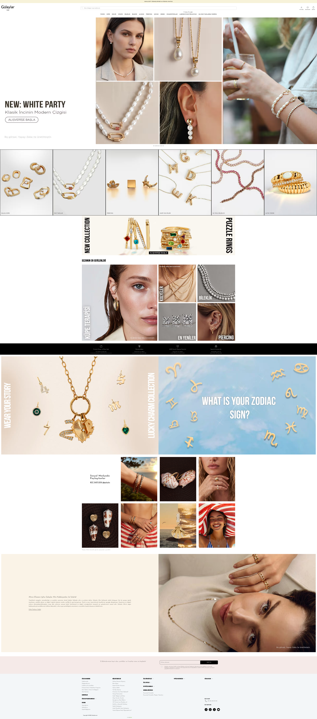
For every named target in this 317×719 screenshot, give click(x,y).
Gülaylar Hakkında (86, 679)
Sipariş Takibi (116, 687)
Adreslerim (85, 707)
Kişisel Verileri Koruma (118, 685)
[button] (153, 145)
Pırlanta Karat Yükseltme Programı (91, 687)
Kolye (114, 14)
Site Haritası (85, 691)
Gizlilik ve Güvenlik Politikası (120, 704)
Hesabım (84, 702)
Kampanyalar (85, 695)
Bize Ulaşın (115, 683)
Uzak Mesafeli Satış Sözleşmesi (121, 708)
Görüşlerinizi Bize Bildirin (119, 700)
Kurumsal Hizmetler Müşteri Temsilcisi (153, 695)
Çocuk (156, 14)
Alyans (141, 14)
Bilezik (134, 14)
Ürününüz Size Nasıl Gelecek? (120, 691)
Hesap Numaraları (118, 694)
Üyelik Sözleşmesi (117, 706)
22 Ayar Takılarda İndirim (208, 14)
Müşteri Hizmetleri (117, 679)
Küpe (108, 14)
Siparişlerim (85, 705)
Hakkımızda (85, 681)
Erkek (163, 14)
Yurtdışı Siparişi (117, 689)
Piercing (149, 14)
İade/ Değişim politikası (119, 696)
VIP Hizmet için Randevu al (120, 702)
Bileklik (127, 14)
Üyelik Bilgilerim (86, 709)
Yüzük (102, 14)
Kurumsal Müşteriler (148, 690)
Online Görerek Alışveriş (119, 681)
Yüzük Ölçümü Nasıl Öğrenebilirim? (122, 710)
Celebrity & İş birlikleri (88, 685)
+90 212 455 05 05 (212, 701)
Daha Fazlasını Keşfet (35, 609)
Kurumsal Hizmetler (148, 693)
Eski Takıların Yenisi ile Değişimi (90, 689)
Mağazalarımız (86, 683)
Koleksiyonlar (172, 14)
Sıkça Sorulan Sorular (118, 698)
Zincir (120, 14)
